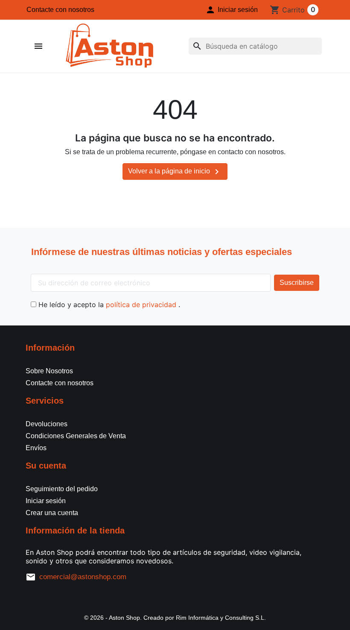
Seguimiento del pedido (62, 488)
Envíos (36, 447)
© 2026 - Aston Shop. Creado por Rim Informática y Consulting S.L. (175, 617)
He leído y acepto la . (108, 304)
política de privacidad (142, 304)
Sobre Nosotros (49, 371)
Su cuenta (46, 465)
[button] (231, 10)
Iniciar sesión (46, 500)
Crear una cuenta (52, 512)
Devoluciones (46, 424)
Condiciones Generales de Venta (76, 436)
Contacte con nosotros (60, 9)
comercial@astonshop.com (82, 577)
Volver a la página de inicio (175, 172)
